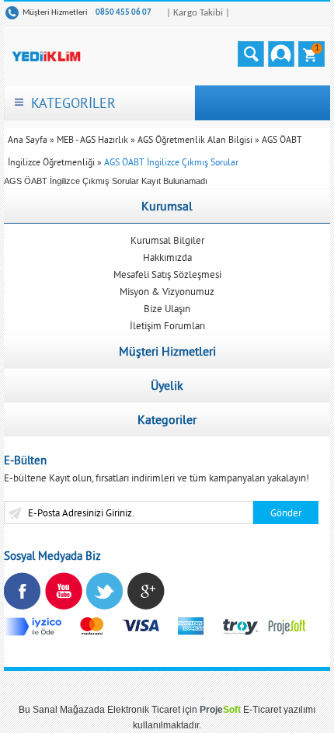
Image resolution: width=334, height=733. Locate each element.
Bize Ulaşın (167, 308)
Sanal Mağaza (63, 709)
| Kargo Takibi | (198, 13)
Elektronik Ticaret (143, 709)
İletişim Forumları (167, 325)
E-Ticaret (262, 709)
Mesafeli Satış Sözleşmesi (167, 274)
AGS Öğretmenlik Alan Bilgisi (194, 139)
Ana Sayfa (27, 139)
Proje (220, 709)
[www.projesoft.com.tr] (287, 626)
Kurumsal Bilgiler (167, 240)
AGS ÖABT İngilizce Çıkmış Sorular (171, 162)
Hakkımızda (167, 257)
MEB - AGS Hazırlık (92, 139)
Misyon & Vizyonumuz (167, 291)
